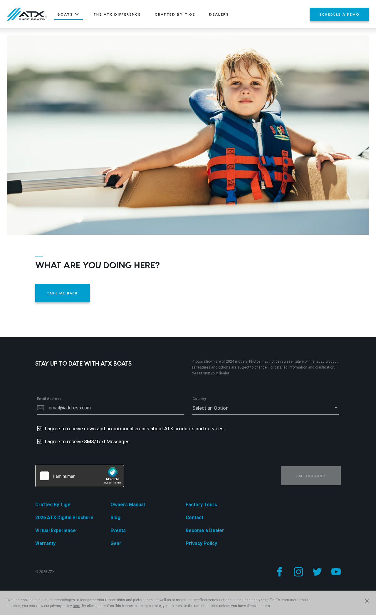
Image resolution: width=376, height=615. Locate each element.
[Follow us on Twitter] (317, 571)
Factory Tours (201, 504)
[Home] (27, 14)
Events (118, 530)
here (76, 606)
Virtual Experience (55, 530)
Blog (115, 517)
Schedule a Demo (339, 14)
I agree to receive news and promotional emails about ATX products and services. (135, 428)
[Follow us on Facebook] (279, 571)
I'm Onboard (310, 476)
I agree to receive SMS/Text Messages (87, 441)
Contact (194, 517)
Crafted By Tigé (175, 14)
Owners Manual (127, 504)
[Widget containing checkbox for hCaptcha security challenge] (79, 476)
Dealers (219, 14)
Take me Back (62, 293)
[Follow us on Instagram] (298, 571)
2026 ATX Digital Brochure (64, 517)
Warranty (45, 543)
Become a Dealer (205, 530)
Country (199, 399)
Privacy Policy (201, 543)
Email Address (49, 399)
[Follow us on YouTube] (336, 571)
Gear (115, 543)
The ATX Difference (117, 14)
